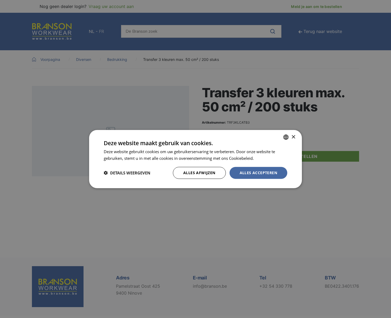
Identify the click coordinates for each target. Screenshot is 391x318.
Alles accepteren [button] (258, 172)
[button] (127, 172)
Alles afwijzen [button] (199, 172)
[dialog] (195, 159)
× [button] (293, 137)
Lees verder (265, 158)
